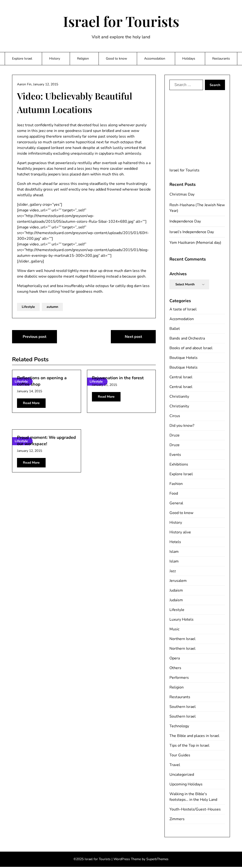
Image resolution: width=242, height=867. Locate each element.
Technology (179, 726)
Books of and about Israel (190, 348)
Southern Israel (182, 706)
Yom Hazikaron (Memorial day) (195, 242)
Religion (83, 58)
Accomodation (154, 58)
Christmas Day (181, 194)
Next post (133, 336)
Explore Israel (22, 58)
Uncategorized (181, 774)
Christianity (179, 396)
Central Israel (180, 377)
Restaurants (221, 58)
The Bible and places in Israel (194, 735)
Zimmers (177, 819)
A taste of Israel (183, 309)
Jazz (172, 571)
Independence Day (185, 221)
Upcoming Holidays (186, 784)
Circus (174, 415)
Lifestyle (28, 307)
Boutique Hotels (183, 357)
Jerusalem (178, 580)
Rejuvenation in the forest (118, 378)
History (54, 58)
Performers (179, 677)
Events (175, 454)
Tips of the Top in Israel (189, 745)
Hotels (175, 542)
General (176, 503)
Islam (174, 551)
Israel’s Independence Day (191, 232)
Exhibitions (178, 464)
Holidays (188, 58)
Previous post (34, 336)
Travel (174, 764)
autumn (52, 307)
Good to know (116, 58)
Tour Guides (179, 755)
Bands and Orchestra (187, 338)
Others (175, 668)
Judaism (176, 590)
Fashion (176, 483)
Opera (174, 658)
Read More (31, 403)
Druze (174, 435)
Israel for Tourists (121, 21)
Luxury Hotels (181, 619)
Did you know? (181, 425)
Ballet (174, 328)
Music (174, 629)
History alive (180, 532)
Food (173, 493)
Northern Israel (182, 638)
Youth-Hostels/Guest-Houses (195, 809)
